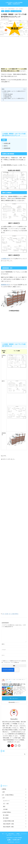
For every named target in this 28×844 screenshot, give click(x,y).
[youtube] (12, 745)
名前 (3, 644)
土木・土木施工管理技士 (13, 613)
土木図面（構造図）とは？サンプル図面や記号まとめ (14, 99)
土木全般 (6, 613)
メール (3, 649)
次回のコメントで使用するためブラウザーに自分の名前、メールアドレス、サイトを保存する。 (14, 661)
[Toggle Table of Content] (24, 89)
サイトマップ (23, 833)
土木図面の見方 (5, 258)
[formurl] (15, 745)
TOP (3, 833)
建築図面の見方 (5, 284)
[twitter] (8, 745)
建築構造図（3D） (8, 96)
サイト (3, 655)
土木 (3, 613)
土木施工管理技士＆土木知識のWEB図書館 (14, 837)
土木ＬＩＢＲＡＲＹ (14, 4)
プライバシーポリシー (17, 835)
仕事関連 (17, 833)
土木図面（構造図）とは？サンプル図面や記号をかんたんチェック (14, 92)
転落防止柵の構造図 (9, 94)
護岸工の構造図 (8, 95)
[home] (19, 745)
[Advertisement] (14, 53)
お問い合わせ (9, 835)
